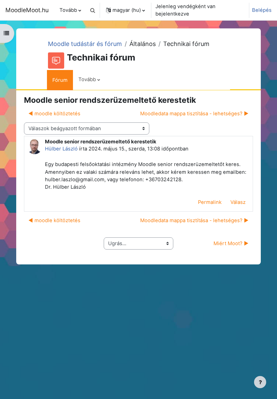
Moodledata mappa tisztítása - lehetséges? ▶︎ (194, 114)
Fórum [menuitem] (60, 80)
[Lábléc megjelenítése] (260, 382)
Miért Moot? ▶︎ (231, 243)
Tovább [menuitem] (68, 10)
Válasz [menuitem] (238, 202)
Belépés (262, 10)
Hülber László (61, 149)
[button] (92, 10)
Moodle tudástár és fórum (85, 43)
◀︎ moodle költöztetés (54, 114)
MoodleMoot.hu (27, 10)
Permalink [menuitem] (210, 202)
